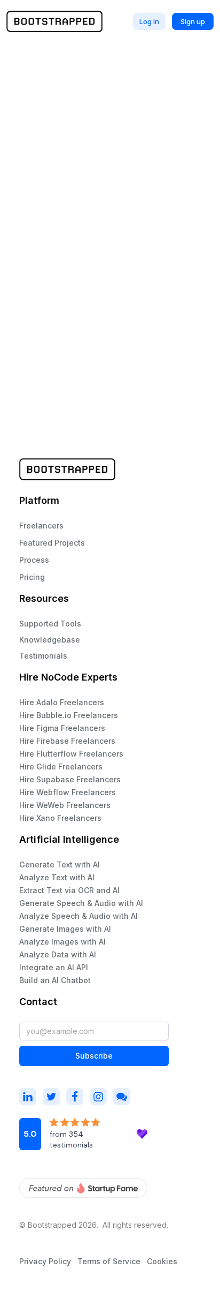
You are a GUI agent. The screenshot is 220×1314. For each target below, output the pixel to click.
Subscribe (94, 1055)
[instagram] (27, 1096)
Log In (149, 21)
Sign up (192, 21)
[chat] (121, 1096)
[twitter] (51, 1096)
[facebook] (74, 1096)
